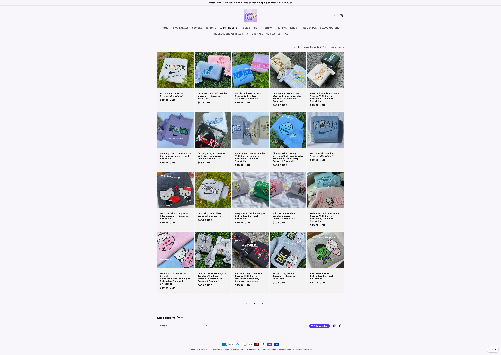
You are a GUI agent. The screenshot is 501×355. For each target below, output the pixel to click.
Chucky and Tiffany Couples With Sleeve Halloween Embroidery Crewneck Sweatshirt (250, 157)
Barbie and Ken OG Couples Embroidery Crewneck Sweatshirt (212, 96)
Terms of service (269, 349)
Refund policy (239, 349)
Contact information (303, 349)
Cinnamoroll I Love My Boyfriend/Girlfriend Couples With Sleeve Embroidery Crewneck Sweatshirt (288, 157)
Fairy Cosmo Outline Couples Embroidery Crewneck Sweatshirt (250, 216)
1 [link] (239, 303)
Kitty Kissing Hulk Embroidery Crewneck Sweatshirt (322, 276)
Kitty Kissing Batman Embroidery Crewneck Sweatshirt (284, 276)
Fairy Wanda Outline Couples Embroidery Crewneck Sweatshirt (284, 216)
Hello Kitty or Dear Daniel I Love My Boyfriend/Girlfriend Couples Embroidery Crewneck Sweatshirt (175, 278)
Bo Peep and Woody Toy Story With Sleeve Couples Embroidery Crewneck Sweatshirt (287, 97)
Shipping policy (285, 349)
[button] (160, 16)
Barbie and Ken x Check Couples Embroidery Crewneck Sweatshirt (248, 96)
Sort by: (297, 47)
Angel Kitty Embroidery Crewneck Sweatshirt (172, 94)
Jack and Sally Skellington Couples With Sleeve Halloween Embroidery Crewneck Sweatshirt (212, 277)
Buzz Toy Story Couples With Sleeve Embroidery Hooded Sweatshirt (175, 156)
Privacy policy (253, 349)
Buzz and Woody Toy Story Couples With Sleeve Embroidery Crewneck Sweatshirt (324, 97)
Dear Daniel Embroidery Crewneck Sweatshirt (323, 154)
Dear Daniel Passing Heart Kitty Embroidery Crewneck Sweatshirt (174, 216)
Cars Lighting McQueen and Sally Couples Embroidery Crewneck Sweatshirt (213, 156)
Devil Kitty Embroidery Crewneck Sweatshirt (210, 214)
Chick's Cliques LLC (204, 349)
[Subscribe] (205, 325)
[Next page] (262, 303)
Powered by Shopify (221, 349)
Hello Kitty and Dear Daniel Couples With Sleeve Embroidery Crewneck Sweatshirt (324, 217)
